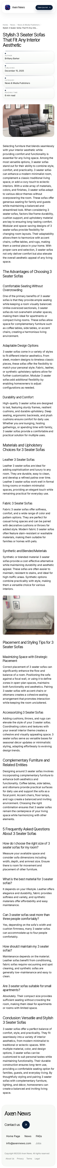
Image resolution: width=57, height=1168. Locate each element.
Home (5, 25)
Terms (29, 1158)
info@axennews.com (18, 1143)
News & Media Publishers (29, 25)
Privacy (20, 1158)
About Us (10, 1158)
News (12, 25)
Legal (37, 1158)
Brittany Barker (12, 58)
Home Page (13, 1136)
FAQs (39, 1136)
